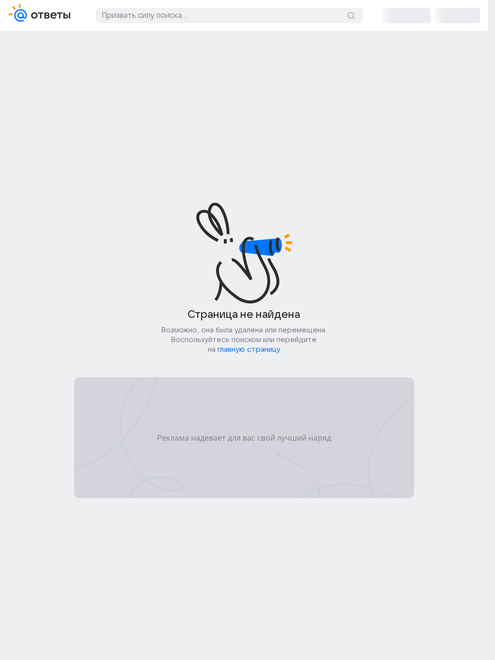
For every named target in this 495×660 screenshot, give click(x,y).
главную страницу (249, 349)
